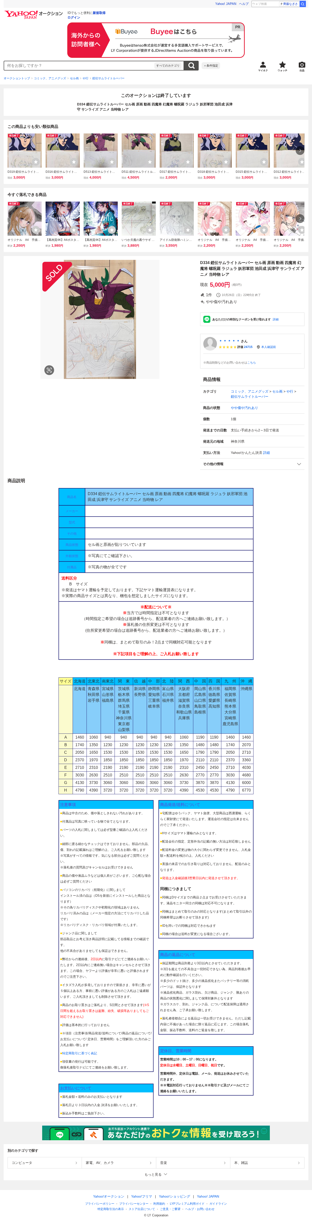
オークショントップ (17, 78)
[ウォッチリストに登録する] (36, 162)
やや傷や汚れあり (244, 408)
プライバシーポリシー (99, 1203)
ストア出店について (142, 1209)
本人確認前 (268, 347)
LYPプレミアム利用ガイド (187, 1203)
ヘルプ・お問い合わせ (199, 1209)
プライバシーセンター (133, 1203)
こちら (251, 362)
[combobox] (79, 65)
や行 (85, 78)
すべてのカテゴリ (168, 65)
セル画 (74, 78)
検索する (191, 66)
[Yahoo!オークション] (34, 12)
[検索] (303, 4)
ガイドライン (218, 1203)
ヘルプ (244, 4)
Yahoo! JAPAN (225, 4)
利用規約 (159, 1203)
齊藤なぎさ (290, 4)
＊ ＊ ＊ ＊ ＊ (229, 341)
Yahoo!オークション (108, 1196)
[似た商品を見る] (49, 370)
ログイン (74, 17)
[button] (252, 463)
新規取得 (99, 13)
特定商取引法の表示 (111, 1209)
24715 (248, 347)
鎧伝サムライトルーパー (108, 78)
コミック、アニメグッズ (50, 78)
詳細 (276, 319)
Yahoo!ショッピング (174, 1196)
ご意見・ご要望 (170, 1209)
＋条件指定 (211, 65)
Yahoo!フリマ (141, 1196)
